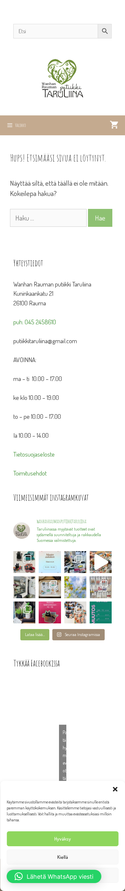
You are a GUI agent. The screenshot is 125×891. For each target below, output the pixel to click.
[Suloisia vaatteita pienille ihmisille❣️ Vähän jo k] (75, 612)
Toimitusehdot (30, 473)
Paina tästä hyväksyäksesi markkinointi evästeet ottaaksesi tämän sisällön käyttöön (64, 762)
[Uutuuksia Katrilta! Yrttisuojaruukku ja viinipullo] (24, 612)
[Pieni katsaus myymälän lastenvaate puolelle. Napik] (101, 562)
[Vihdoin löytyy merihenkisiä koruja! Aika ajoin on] (101, 587)
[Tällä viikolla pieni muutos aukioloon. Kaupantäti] (101, 612)
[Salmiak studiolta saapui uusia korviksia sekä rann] (75, 562)
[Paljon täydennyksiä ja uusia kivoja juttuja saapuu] (24, 562)
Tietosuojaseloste (34, 454)
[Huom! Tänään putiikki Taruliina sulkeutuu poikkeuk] (50, 562)
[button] (115, 789)
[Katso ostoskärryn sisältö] (114, 125)
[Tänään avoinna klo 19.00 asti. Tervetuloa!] (75, 587)
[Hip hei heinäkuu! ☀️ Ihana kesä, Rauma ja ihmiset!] (50, 587)
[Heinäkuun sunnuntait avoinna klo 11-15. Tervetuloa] (24, 587)
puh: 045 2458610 (34, 322)
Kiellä (62, 857)
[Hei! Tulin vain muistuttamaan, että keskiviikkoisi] (50, 612)
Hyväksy (62, 839)
